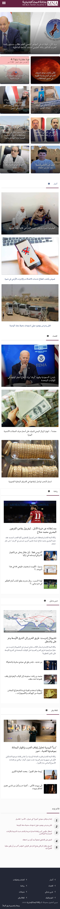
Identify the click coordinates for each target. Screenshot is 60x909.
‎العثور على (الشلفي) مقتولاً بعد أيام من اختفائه (45, 166)
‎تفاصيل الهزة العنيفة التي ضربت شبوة (14, 77)
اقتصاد (54, 336)
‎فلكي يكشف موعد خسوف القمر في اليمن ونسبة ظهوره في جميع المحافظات (45, 76)
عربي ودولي (54, 601)
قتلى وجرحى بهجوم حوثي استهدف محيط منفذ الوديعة (30, 326)
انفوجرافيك (50, 898)
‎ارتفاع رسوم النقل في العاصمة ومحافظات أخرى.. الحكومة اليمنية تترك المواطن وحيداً (14, 135)
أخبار (55, 184)
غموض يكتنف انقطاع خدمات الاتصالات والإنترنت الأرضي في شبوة (30, 279)
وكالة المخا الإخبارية (33, 903)
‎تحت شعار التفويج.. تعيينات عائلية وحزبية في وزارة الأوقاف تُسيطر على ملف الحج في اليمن (14, 104)
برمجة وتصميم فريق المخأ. (11, 906)
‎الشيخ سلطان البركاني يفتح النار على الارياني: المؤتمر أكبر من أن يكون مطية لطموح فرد (45, 134)
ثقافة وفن (54, 710)
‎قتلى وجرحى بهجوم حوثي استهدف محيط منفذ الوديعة (34, 825)
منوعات (22, 892)
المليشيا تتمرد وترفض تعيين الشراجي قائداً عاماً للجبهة (32, 228)
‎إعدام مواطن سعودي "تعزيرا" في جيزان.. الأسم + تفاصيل (34, 819)
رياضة (56, 491)
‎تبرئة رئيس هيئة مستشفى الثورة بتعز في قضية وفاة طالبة (14, 165)
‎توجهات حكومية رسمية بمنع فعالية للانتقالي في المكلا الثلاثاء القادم (45, 106)
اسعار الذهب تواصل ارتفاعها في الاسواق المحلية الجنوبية (30, 482)
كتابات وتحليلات (19, 880)
